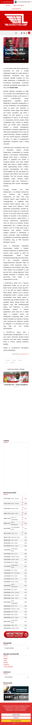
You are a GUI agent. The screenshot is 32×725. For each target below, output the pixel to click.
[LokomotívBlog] (16, 19)
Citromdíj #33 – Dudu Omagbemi (16, 385)
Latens (7, 57)
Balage (6, 658)
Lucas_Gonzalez (8, 666)
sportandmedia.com (23, 354)
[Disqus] (16, 413)
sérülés (20, 360)
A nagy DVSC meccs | (19, 5)
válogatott (12, 362)
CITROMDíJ (10, 45)
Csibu (5, 660)
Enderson (6, 664)
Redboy (6, 662)
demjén (14, 360)
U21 (6, 362)
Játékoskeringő (16, 8)
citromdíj (8, 360)
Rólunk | (9, 5)
